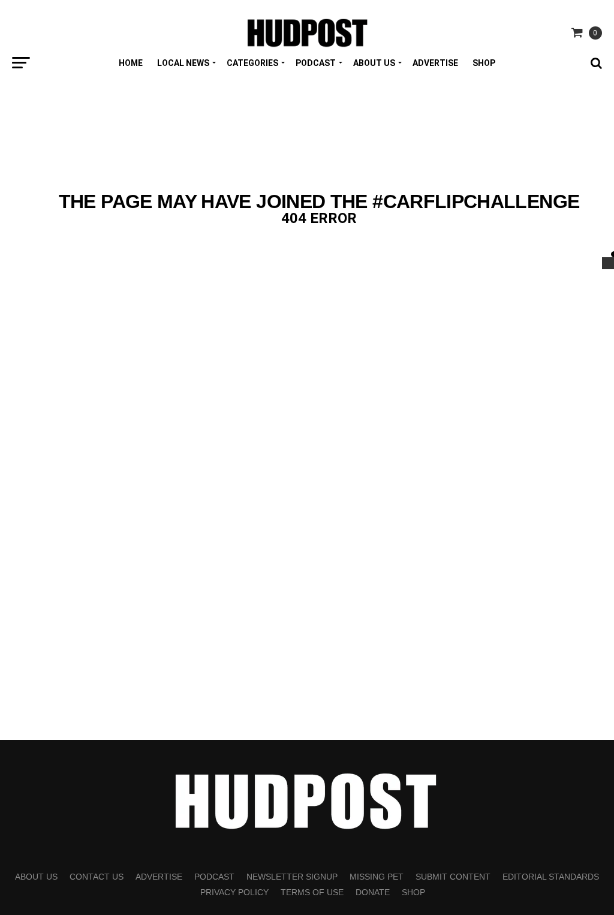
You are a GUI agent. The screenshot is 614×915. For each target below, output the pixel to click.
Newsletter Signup (292, 876)
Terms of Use (312, 892)
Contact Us (97, 876)
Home (131, 63)
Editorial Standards (550, 876)
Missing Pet (377, 876)
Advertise (435, 63)
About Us (374, 63)
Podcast (316, 63)
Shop (483, 63)
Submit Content (453, 876)
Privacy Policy (234, 892)
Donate (373, 892)
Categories (252, 63)
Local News (183, 63)
